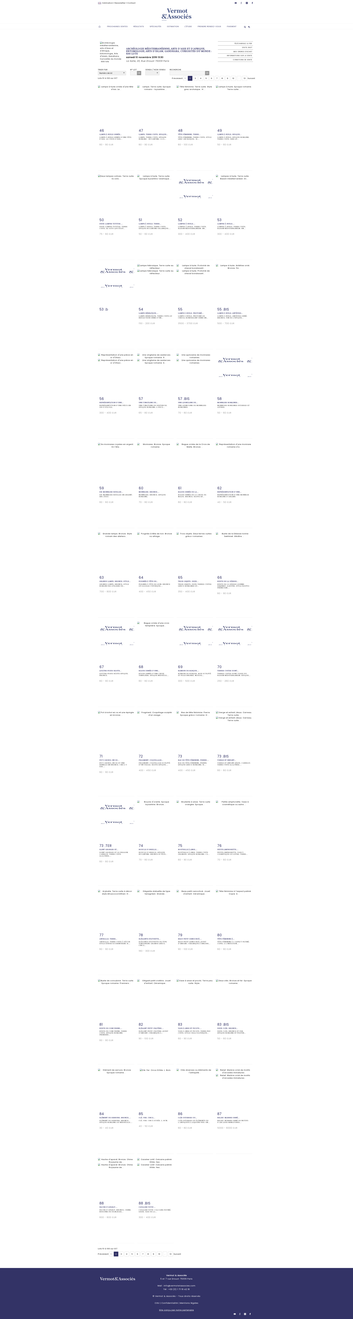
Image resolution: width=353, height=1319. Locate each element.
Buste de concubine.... (110, 1028)
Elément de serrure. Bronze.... (115, 1118)
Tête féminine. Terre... (189, 134)
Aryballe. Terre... (108, 939)
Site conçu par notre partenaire (176, 1310)
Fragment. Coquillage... (151, 760)
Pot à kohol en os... (109, 760)
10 (233, 78)
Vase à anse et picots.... (190, 1028)
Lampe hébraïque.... (148, 313)
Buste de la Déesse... (227, 581)
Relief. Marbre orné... (228, 1118)
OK (139, 73)
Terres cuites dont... (228, 671)
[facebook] (252, 3)
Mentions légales (189, 1303)
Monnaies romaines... (228, 403)
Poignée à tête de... (148, 581)
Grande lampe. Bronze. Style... (115, 581)
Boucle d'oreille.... (149, 850)
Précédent (177, 78)
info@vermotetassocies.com (179, 1285)
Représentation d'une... (111, 403)
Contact (131, 3)
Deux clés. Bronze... (227, 1028)
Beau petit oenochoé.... (190, 939)
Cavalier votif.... (147, 1207)
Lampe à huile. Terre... (150, 224)
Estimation (107, 3)
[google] (241, 3)
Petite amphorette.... (227, 850)
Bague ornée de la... (188, 492)
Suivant (251, 78)
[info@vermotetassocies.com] (236, 3)
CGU (157, 1303)
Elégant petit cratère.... (151, 1028)
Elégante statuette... (150, 939)
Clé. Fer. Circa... (147, 1118)
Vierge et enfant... (226, 760)
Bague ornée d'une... (149, 671)
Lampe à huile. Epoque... (229, 134)
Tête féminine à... (226, 939)
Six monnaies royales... (111, 492)
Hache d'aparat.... (108, 1207)
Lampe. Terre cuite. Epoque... (153, 134)
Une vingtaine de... (148, 403)
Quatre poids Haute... (110, 671)
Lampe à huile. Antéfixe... (230, 313)
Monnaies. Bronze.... (149, 492)
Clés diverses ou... (187, 1118)
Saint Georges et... (108, 850)
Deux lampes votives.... (111, 224)
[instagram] (247, 3)
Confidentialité (169, 1303)
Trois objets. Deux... (188, 581)
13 (245, 78)
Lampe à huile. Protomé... (191, 313)
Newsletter (120, 3)
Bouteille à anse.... (187, 850)
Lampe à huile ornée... (110, 134)
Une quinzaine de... (188, 403)
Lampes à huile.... (186, 224)
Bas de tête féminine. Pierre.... (193, 760)
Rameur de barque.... (188, 671)
